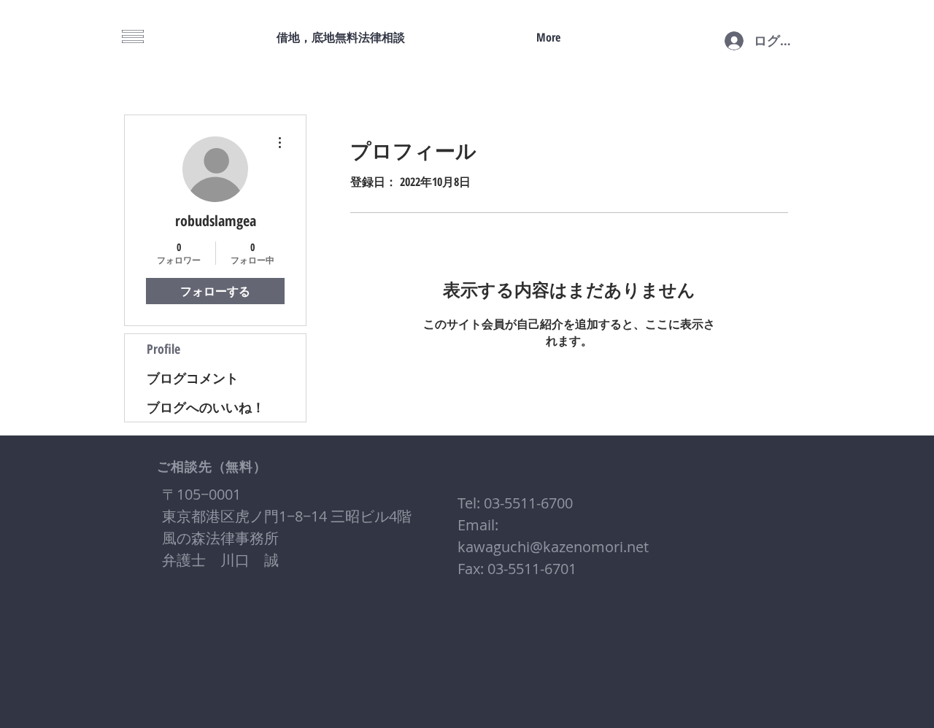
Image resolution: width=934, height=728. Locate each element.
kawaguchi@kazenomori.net (553, 547)
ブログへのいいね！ (206, 407)
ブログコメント (193, 378)
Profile (163, 348)
